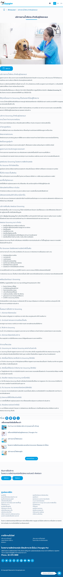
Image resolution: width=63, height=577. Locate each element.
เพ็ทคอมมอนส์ (11, 10)
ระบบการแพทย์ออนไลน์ (38, 501)
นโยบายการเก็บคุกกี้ (6, 538)
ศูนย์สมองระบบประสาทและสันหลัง (41, 499)
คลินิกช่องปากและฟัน (6, 508)
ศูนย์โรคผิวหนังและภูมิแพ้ (7, 499)
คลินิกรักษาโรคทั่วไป (6, 512)
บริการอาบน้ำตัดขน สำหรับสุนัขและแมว (27, 10)
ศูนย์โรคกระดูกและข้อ (38, 510)
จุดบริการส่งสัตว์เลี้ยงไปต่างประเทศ (10, 516)
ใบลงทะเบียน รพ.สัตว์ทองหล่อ (40, 540)
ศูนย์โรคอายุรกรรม (37, 508)
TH (54, 3)
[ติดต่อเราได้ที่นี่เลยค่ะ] (59, 573)
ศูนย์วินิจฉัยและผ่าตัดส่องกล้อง (40, 495)
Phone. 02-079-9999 (9, 555)
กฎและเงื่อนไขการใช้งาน (7, 540)
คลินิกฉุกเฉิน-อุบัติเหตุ (38, 512)
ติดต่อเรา (17, 478)
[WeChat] (28, 560)
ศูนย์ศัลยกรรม (36, 504)
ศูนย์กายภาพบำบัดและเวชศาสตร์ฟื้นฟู (11, 503)
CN (61, 3)
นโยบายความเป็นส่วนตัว (39, 538)
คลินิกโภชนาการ (5, 504)
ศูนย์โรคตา (35, 497)
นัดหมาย (7, 69)
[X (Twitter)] (18, 418)
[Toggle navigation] (50, 3)
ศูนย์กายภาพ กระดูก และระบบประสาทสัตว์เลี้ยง (44, 503)
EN (58, 3)
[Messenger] (10, 418)
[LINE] (14, 418)
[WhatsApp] (32, 560)
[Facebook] (6, 418)
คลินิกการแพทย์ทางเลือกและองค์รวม (10, 514)
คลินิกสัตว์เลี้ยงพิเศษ (6, 501)
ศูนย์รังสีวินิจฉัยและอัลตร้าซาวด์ (9, 497)
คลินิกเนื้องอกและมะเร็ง (6, 510)
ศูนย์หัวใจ (3, 495)
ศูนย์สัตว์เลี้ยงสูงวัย (6, 506)
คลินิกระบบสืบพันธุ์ (37, 514)
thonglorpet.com (20, 570)
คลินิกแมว (35, 506)
